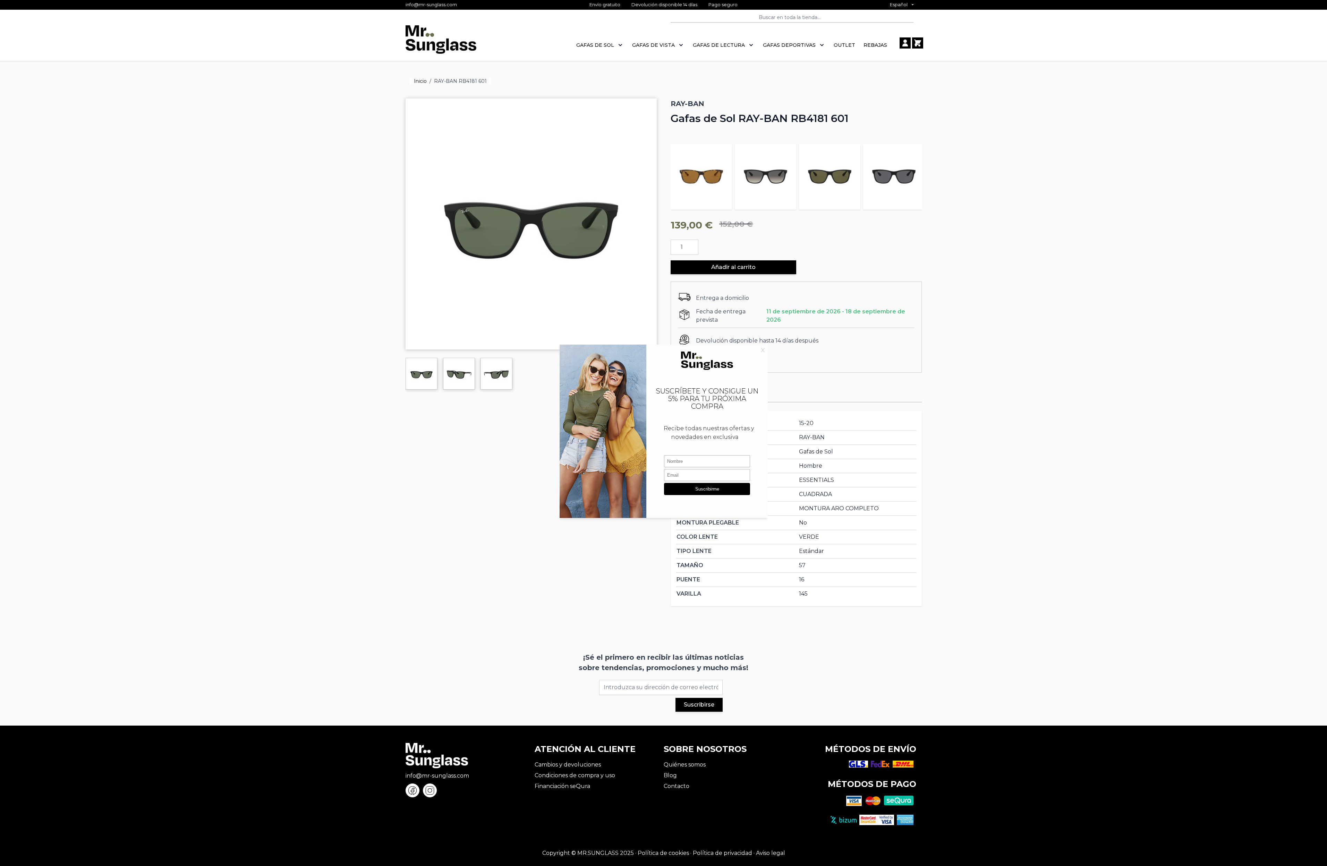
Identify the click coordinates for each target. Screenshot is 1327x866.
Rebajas (875, 45)
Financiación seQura (562, 786)
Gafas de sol (595, 45)
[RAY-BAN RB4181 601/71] (765, 175)
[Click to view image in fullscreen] (531, 223)
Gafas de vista (653, 45)
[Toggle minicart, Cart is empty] (917, 43)
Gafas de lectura (719, 45)
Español (899, 4)
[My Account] (905, 43)
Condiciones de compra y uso (575, 775)
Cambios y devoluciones (568, 764)
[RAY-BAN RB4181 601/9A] (829, 175)
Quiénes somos (685, 764)
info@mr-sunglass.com (431, 4)
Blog (670, 775)
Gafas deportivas (789, 45)
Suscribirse (699, 704)
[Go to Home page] (441, 43)
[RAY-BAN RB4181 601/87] (894, 175)
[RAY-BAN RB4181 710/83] (701, 175)
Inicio (420, 81)
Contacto (676, 786)
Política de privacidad (722, 853)
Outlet (844, 45)
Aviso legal (770, 853)
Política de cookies (663, 853)
